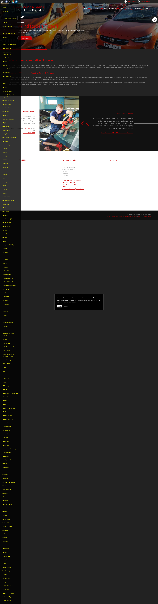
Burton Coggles (7, 91)
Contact (146, 8)
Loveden (5, 375)
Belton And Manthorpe (9, 44)
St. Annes (5, 497)
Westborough (6, 571)
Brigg (4, 83)
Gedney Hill (5, 204)
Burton (4, 87)
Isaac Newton (6, 319)
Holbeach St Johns (7, 278)
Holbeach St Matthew (9, 285)
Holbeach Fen (6, 271)
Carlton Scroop (6, 104)
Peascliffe (5, 437)
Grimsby (4, 241)
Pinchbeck (5, 445)
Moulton (4, 412)
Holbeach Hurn (6, 274)
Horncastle (5, 296)
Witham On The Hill (8, 593)
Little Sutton (6, 350)
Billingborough (6, 48)
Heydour (4, 259)
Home (85, 8)
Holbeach (5, 267)
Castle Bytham (6, 108)
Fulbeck (4, 193)
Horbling (4, 293)
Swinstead (5, 534)
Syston (4, 537)
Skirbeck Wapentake (8, 482)
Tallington (5, 541)
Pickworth (5, 441)
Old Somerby (6, 430)
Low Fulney (5, 378)
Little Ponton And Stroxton (10, 347)
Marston (4, 400)
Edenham (5, 163)
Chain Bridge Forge (8, 119)
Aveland (4, 22)
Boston (4, 61)
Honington (5, 289)
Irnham (4, 315)
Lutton (4, 382)
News (121, 8)
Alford (4, 7)
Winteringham (6, 589)
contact (27, 128)
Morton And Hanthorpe (9, 408)
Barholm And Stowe (8, 26)
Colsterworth (6, 130)
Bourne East (6, 69)
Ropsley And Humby (8, 460)
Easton (4, 160)
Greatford (5, 230)
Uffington (5, 560)
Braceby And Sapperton (9, 80)
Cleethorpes (6, 126)
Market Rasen (6, 397)
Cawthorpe (5, 111)
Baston (4, 37)
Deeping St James (7, 145)
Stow (4, 508)
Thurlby (4, 552)
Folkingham (5, 182)
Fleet (3, 178)
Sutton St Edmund (7, 523)
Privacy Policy (81, 300)
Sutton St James (7, 526)
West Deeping (6, 567)
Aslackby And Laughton (9, 18)
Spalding (4, 493)
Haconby (5, 248)
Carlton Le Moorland (8, 100)
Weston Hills (6, 578)
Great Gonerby (6, 222)
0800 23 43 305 (75, 180)
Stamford (5, 500)
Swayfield (5, 530)
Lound (4, 367)
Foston (4, 189)
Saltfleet (4, 463)
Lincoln (4, 339)
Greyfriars (5, 237)
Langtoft (5, 326)
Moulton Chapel (7, 415)
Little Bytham (6, 343)
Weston (4, 574)
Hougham (5, 300)
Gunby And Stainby (8, 245)
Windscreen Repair (95, 8)
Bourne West (6, 72)
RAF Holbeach (6, 452)
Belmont (4, 41)
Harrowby (5, 256)
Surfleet (4, 515)
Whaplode (5, 582)
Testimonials (138, 8)
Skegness (5, 474)
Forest (4, 185)
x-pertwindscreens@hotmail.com (73, 189)
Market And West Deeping (10, 393)
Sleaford (4, 486)
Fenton (4, 174)
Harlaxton (5, 252)
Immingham (5, 308)
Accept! (60, 306)
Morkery (4, 404)
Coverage (128, 8)
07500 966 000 (132, 1)
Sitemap (149, 216)
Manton (4, 389)
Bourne (4, 65)
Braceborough (6, 76)
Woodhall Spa (6, 600)
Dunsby (4, 156)
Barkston (5, 30)
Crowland (5, 141)
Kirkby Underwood (7, 322)
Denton (4, 148)
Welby (4, 563)
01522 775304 (145, 1)
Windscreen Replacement (110, 8)
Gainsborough (6, 197)
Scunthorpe (5, 467)
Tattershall (5, 545)
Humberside (5, 304)
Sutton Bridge (6, 519)
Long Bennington (7, 360)
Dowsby (4, 152)
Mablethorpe (6, 386)
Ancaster (5, 15)
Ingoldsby (5, 311)
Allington (5, 11)
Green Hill (5, 234)
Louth (4, 371)
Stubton (4, 511)
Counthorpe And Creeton (9, 137)
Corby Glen (5, 134)
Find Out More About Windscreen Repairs (117, 133)
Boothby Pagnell (7, 58)
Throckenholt (6, 548)
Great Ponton (6, 226)
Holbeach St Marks (8, 282)
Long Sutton (6, 363)
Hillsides (4, 263)
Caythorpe (5, 115)
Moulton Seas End (7, 419)
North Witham (6, 426)
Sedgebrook (6, 471)
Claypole (5, 123)
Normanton (5, 423)
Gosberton (5, 211)
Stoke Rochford (7, 504)
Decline (66, 306)
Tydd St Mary (6, 556)
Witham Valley (6, 597)
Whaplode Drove (7, 585)
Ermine (4, 171)
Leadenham (5, 330)
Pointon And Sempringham (10, 449)
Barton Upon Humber (8, 33)
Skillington (5, 478)
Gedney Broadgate (8, 200)
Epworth (5, 167)
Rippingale (5, 456)
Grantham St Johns (8, 219)
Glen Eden (5, 208)
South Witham (6, 489)
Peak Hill (5, 434)
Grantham (5, 215)
